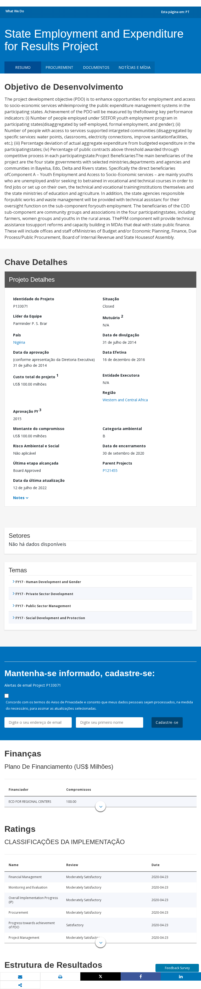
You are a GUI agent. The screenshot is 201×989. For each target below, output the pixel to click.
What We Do (14, 11)
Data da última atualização (39, 480)
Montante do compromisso (38, 428)
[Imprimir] (60, 977)
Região (109, 392)
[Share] (141, 976)
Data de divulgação (121, 334)
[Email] (20, 977)
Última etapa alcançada (35, 463)
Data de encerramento (124, 445)
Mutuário (113, 317)
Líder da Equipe (27, 316)
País (17, 334)
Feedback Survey (177, 968)
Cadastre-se (167, 722)
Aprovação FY (27, 410)
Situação (111, 298)
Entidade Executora (121, 375)
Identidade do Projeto (33, 298)
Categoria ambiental (122, 428)
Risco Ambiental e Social (36, 445)
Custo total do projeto (35, 376)
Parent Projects (117, 463)
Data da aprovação (31, 352)
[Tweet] (100, 976)
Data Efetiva (114, 352)
